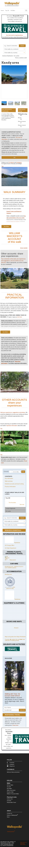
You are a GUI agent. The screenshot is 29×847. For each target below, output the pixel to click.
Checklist (9, 800)
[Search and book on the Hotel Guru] (10, 586)
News (8, 817)
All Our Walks (10, 785)
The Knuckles (12, 502)
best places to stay (10, 588)
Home (2, 10)
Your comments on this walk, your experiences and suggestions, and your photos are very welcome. (13, 260)
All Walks (13, 10)
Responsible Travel (11, 802)
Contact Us (9, 813)
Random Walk (10, 792)
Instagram (19, 162)
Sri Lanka (16, 55)
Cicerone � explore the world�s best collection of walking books (15, 640)
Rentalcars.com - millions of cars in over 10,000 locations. (14, 567)
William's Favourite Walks (13, 793)
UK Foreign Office (9, 545)
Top (2, 166)
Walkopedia (11, 831)
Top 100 (7, 10)
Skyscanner (13, 560)
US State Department (10, 548)
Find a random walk (21, 57)
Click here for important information (23, 843)
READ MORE (24, 248)
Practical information (10, 486)
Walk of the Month (11, 790)
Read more (15, 725)
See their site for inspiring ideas (14, 35)
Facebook (11, 162)
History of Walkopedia (12, 815)
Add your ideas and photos (13, 772)
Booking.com (8, 574)
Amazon (16, 627)
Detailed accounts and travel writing (14, 483)
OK (14, 157)
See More (6, 226)
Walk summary (9, 481)
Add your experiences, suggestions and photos (12, 412)
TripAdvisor (17, 542)
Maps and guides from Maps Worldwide (15, 636)
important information (11, 425)
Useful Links (10, 798)
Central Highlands (7, 55)
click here (19, 317)
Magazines (12, 766)
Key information (9, 478)
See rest (22, 504)
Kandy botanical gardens (13, 221)
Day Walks (9, 788)
